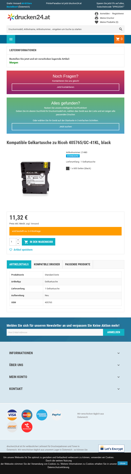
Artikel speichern (23, 249)
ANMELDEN (113, 332)
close (122, 463)
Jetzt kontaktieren (65, 87)
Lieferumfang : (73, 161)
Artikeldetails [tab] (19, 264)
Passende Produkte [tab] (77, 264)
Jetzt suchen (65, 126)
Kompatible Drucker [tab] (47, 264)
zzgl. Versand (32, 223)
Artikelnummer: (73, 152)
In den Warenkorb (38, 242)
